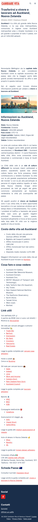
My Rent (9, 338)
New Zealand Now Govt (15, 381)
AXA (8, 420)
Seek (8, 369)
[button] (30, 3)
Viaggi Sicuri (11, 422)
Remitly (9, 442)
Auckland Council (13, 384)
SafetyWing (10, 425)
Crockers (9, 341)
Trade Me (10, 331)
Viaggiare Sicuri (22, 473)
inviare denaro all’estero (25, 450)
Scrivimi (4, 509)
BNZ (8, 402)
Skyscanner (14, 321)
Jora (8, 374)
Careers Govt (11, 379)
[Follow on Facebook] (3, 497)
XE (7, 445)
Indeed (9, 371)
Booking (12, 361)
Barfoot (9, 333)
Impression (10, 336)
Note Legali (27, 519)
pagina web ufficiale (16, 458)
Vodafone (10, 412)
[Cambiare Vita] (10, 3)
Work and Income (13, 376)
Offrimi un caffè (7, 512)
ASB (7, 404)
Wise (8, 440)
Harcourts (10, 343)
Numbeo (27, 259)
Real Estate (10, 346)
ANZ (8, 399)
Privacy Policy (17, 519)
